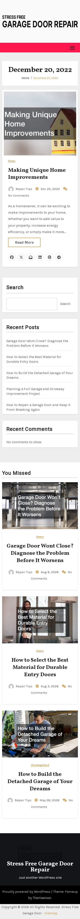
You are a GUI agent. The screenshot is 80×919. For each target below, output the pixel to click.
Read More (24, 242)
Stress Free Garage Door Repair (40, 867)
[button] (5, 47)
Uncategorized (40, 765)
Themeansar (42, 898)
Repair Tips (24, 189)
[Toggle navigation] (72, 47)
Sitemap (51, 913)
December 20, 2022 (45, 78)
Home (25, 78)
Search (15, 287)
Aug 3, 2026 (50, 686)
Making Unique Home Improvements (37, 173)
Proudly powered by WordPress (26, 892)
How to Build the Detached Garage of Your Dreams (40, 781)
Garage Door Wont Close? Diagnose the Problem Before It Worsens (40, 553)
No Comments (18, 195)
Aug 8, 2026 (50, 572)
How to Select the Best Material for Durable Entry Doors (40, 667)
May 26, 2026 (50, 800)
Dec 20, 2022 (51, 189)
